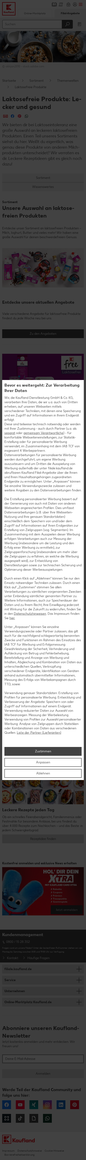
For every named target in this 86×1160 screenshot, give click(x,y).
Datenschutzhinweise (29, 1150)
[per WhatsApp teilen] (26, 116)
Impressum (8, 1150)
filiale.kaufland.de (18, 969)
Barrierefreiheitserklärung (19, 1154)
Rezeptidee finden (43, 839)
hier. (12, 618)
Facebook (6, 1104)
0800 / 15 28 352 (18, 942)
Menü (80, 4)
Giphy (33, 1118)
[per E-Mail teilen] (5, 116)
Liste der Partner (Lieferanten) (39, 733)
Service (10, 980)
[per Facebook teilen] (12, 116)
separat (9, 433)
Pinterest (74, 1104)
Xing (33, 1104)
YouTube (20, 1104)
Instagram (47, 1104)
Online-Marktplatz (35, 13)
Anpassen (43, 762)
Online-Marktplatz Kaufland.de (28, 1002)
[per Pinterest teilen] (19, 116)
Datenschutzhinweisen (30, 614)
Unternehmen (14, 991)
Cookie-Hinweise (54, 1150)
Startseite (9, 81)
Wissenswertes (43, 187)
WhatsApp (47, 1118)
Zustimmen (43, 751)
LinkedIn (61, 1104)
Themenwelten (68, 81)
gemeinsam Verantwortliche (43, 433)
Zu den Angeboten (43, 334)
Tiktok (20, 1118)
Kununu (6, 1118)
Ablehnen (43, 773)
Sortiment (36, 81)
